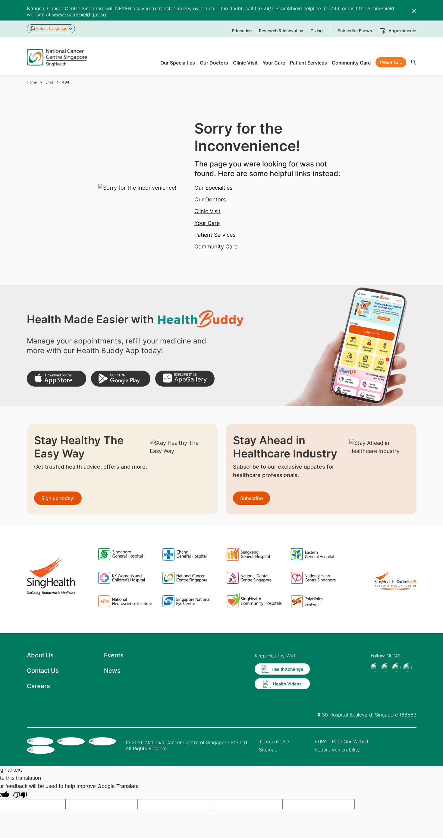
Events (114, 655)
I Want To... (391, 62)
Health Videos (287, 683)
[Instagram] (396, 667)
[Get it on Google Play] (120, 379)
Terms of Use (274, 741)
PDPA (321, 741)
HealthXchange (287, 669)
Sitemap (268, 750)
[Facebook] (375, 667)
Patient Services (214, 235)
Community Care (215, 246)
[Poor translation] (20, 794)
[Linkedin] (407, 667)
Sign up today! (57, 498)
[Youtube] (386, 667)
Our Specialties (213, 188)
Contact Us (43, 670)
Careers (38, 686)
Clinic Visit (207, 211)
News (112, 670)
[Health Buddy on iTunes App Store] (56, 379)
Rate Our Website (351, 741)
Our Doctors (210, 199)
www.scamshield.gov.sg (79, 14)
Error (49, 82)
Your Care (207, 223)
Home (32, 82)
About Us (40, 655)
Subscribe (251, 498)
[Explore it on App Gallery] (185, 379)
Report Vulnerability (337, 750)
